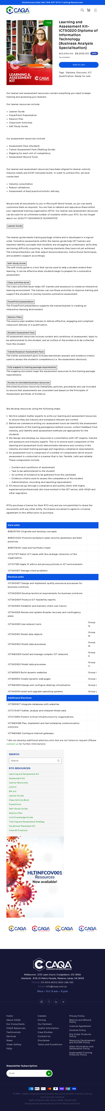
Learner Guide (16, 795)
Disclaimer (44, 1040)
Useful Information (48, 1028)
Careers (42, 1016)
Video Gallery (13, 1044)
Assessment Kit (17, 778)
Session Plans (14, 317)
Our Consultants (15, 1024)
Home (9, 1016)
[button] (96, 10)
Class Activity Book (19, 800)
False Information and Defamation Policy (81, 1047)
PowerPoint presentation (20, 301)
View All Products (18, 830)
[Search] (58, 760)
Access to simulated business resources (28, 382)
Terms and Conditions (50, 1044)
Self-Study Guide (18, 808)
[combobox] (35, 761)
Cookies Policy (77, 1030)
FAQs (9, 1048)
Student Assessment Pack (21, 332)
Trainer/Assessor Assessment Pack (25, 351)
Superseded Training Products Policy (80, 1053)
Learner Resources (18, 782)
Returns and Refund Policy (80, 1021)
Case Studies (45, 1032)
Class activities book (18, 282)
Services (11, 1036)
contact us (12, 744)
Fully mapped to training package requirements (31, 367)
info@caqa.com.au (56, 986)
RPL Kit (12, 791)
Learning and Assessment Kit (24, 774)
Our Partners (45, 1024)
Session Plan (15, 813)
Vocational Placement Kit (22, 826)
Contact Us (44, 1036)
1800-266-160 (65, 982)
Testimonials (13, 1032)
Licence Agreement (80, 1026)
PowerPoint (15, 804)
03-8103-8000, (49, 982)
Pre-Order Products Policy (80, 1035)
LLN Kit (12, 787)
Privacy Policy (77, 1016)
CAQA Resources (15, 1028)
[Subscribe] (49, 1073)
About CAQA (13, 1020)
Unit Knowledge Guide (21, 817)
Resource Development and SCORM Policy (82, 1041)
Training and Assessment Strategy (26, 821)
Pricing (42, 1020)
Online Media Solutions (67, 1103)
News (9, 1040)
